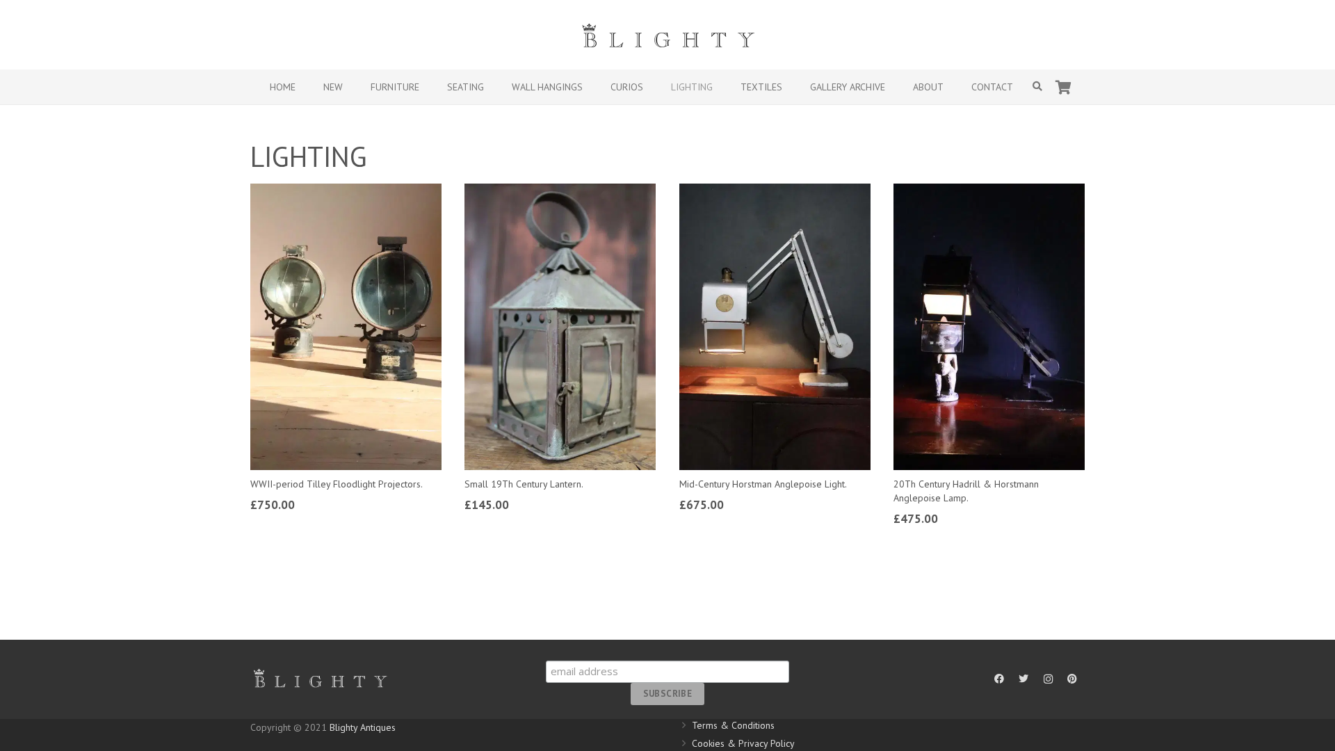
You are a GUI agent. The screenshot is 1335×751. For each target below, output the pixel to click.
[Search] (1038, 86)
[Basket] (1064, 87)
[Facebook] (999, 679)
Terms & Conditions (733, 725)
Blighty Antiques (363, 727)
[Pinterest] (1072, 679)
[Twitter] (1024, 679)
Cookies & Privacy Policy (743, 743)
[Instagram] (1048, 679)
